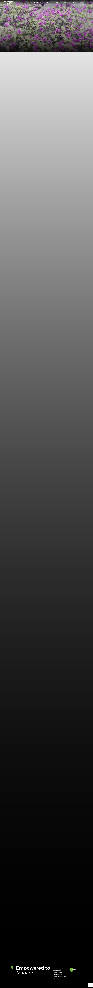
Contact (82, 2)
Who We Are (35, 2)
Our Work (57, 2)
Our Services (47, 2)
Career (74, 2)
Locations (65, 2)
